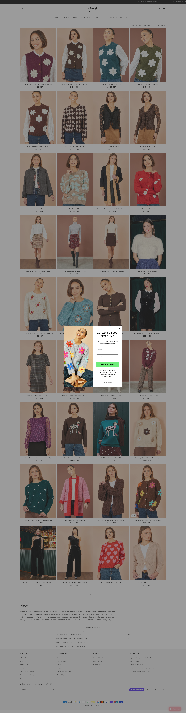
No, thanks (108, 382)
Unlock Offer (107, 364)
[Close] (119, 328)
